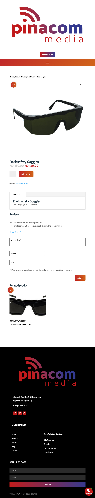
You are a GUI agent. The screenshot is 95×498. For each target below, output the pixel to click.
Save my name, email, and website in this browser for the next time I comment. (42, 270)
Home (12, 77)
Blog (13, 446)
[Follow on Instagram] (24, 413)
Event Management (51, 448)
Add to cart (26, 174)
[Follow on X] (20, 413)
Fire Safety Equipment (23, 77)
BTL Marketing (49, 440)
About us (15, 438)
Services (14, 442)
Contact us (47, 54)
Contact (14, 451)
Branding (47, 444)
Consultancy (48, 452)
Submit (80, 278)
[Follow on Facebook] (15, 413)
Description (17, 194)
